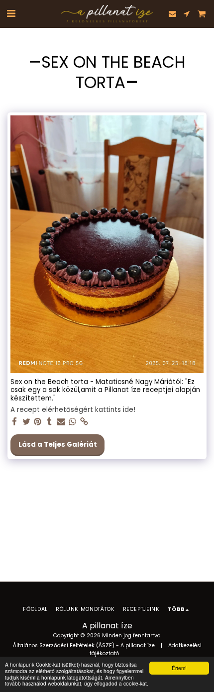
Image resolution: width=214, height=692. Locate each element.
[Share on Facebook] (14, 422)
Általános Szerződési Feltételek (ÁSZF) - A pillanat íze (84, 645)
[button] (10, 13)
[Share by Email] (61, 422)
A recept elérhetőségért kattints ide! (72, 410)
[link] (84, 422)
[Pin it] (38, 422)
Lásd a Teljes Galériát (57, 444)
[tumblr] (49, 422)
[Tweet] (26, 422)
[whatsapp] (72, 422)
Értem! (179, 668)
